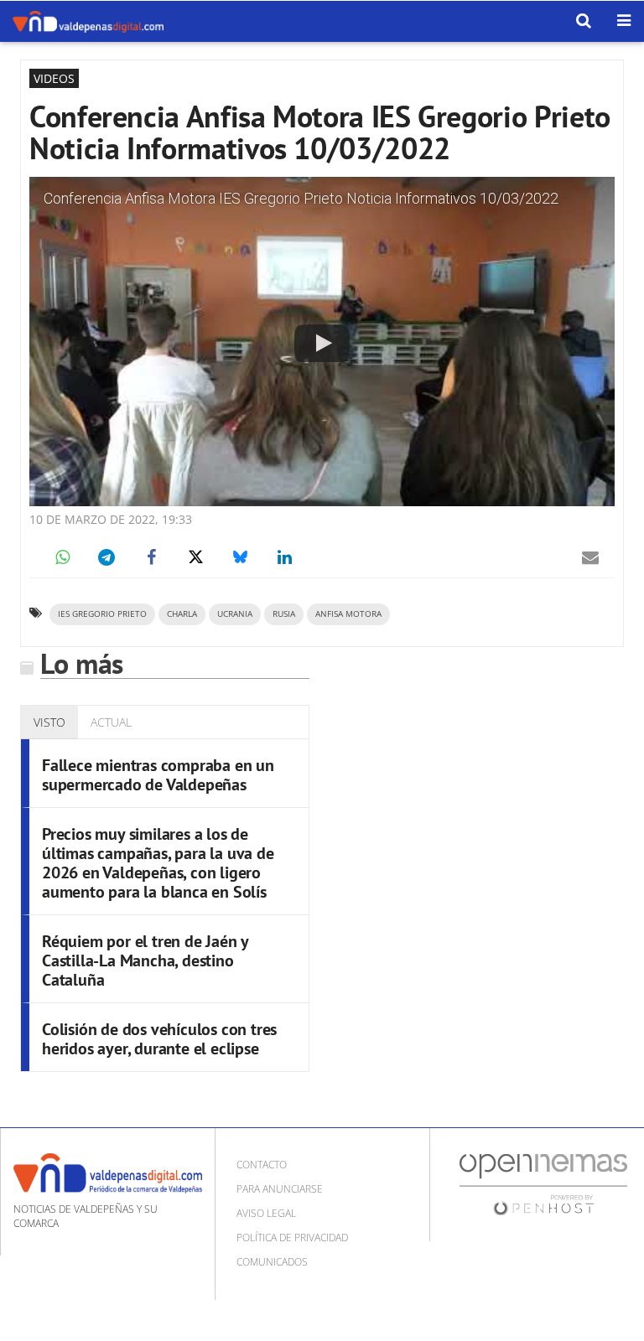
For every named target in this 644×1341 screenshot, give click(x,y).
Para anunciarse (279, 1189)
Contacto (261, 1164)
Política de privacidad (292, 1237)
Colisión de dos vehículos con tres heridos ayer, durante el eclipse (159, 1038)
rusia (284, 613)
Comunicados (272, 1262)
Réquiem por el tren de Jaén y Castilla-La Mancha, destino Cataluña (145, 960)
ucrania (234, 613)
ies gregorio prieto (102, 613)
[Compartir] (62, 557)
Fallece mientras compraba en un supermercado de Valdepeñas (158, 774)
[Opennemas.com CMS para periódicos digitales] (543, 1184)
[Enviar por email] (590, 557)
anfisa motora (348, 613)
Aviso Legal (266, 1213)
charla (182, 613)
